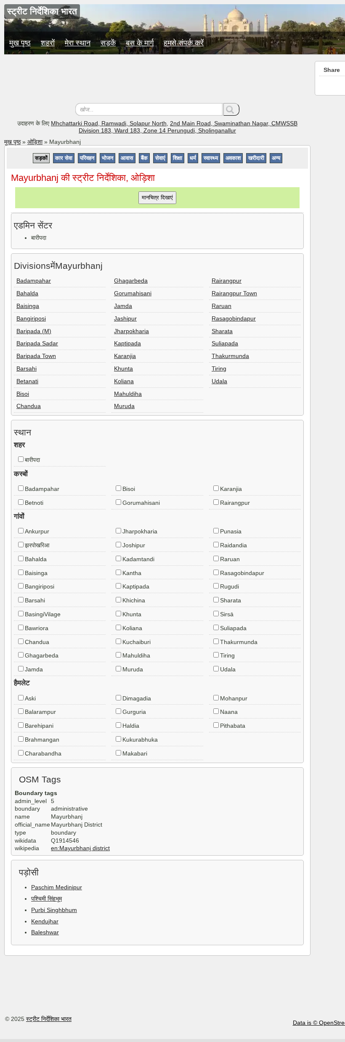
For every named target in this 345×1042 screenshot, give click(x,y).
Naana (229, 711)
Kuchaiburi (136, 642)
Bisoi (22, 393)
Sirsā (227, 614)
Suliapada (225, 343)
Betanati (27, 381)
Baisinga (27, 305)
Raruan (221, 305)
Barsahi (26, 368)
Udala (219, 381)
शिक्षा (177, 158)
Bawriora (36, 628)
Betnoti (34, 502)
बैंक (144, 158)
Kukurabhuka (140, 739)
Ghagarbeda (131, 280)
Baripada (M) (33, 331)
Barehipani (39, 725)
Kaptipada (127, 343)
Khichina (133, 600)
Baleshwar (45, 932)
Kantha (131, 573)
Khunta (123, 368)
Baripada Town (36, 356)
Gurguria (134, 711)
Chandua (28, 406)
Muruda (124, 406)
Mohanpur (233, 698)
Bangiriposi (31, 318)
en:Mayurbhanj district (80, 848)
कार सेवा (63, 158)
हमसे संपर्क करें (184, 43)
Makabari (134, 753)
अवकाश (233, 158)
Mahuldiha (128, 393)
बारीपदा (32, 459)
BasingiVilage (43, 614)
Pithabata (232, 725)
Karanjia (125, 356)
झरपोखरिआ (37, 545)
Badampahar (33, 280)
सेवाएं (160, 158)
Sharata (222, 331)
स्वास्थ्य (211, 158)
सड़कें (108, 43)
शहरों (48, 43)
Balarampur (40, 711)
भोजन (107, 158)
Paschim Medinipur (56, 887)
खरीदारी (256, 158)
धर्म (193, 158)
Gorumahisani (132, 293)
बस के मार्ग (140, 43)
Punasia (231, 531)
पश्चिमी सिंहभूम (46, 898)
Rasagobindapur (234, 318)
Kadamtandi (138, 559)
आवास (127, 158)
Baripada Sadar (37, 343)
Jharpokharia (131, 331)
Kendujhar (44, 921)
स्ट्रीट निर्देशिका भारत (49, 1018)
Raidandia (233, 545)
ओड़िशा (34, 141)
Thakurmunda (230, 356)
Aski (30, 698)
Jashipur (125, 318)
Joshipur (133, 545)
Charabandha (43, 753)
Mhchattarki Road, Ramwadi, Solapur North (109, 123)
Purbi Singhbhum (54, 910)
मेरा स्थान (77, 43)
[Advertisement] (157, 80)
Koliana (124, 381)
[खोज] (231, 109)
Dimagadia (136, 698)
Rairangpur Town (234, 293)
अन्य (276, 158)
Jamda (123, 305)
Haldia (130, 725)
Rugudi (229, 586)
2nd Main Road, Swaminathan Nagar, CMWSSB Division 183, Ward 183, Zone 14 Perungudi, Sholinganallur (188, 127)
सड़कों (41, 158)
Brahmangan (42, 739)
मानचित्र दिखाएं (157, 197)
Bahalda (27, 293)
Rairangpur (227, 280)
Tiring (219, 368)
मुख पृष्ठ (20, 43)
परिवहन (87, 158)
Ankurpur (37, 531)
